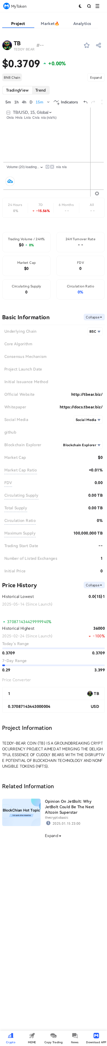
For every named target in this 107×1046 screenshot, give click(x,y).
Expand (96, 77)
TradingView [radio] (17, 90)
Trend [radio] (40, 90)
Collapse (92, 317)
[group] (26, 90)
